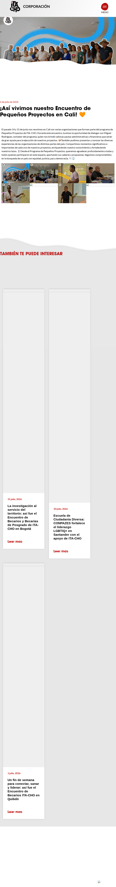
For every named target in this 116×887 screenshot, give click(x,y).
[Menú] (104, 6)
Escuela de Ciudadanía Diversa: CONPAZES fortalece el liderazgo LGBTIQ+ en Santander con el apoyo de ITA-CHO (69, 527)
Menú (104, 12)
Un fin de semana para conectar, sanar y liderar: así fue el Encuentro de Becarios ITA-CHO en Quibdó (24, 789)
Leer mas (15, 541)
